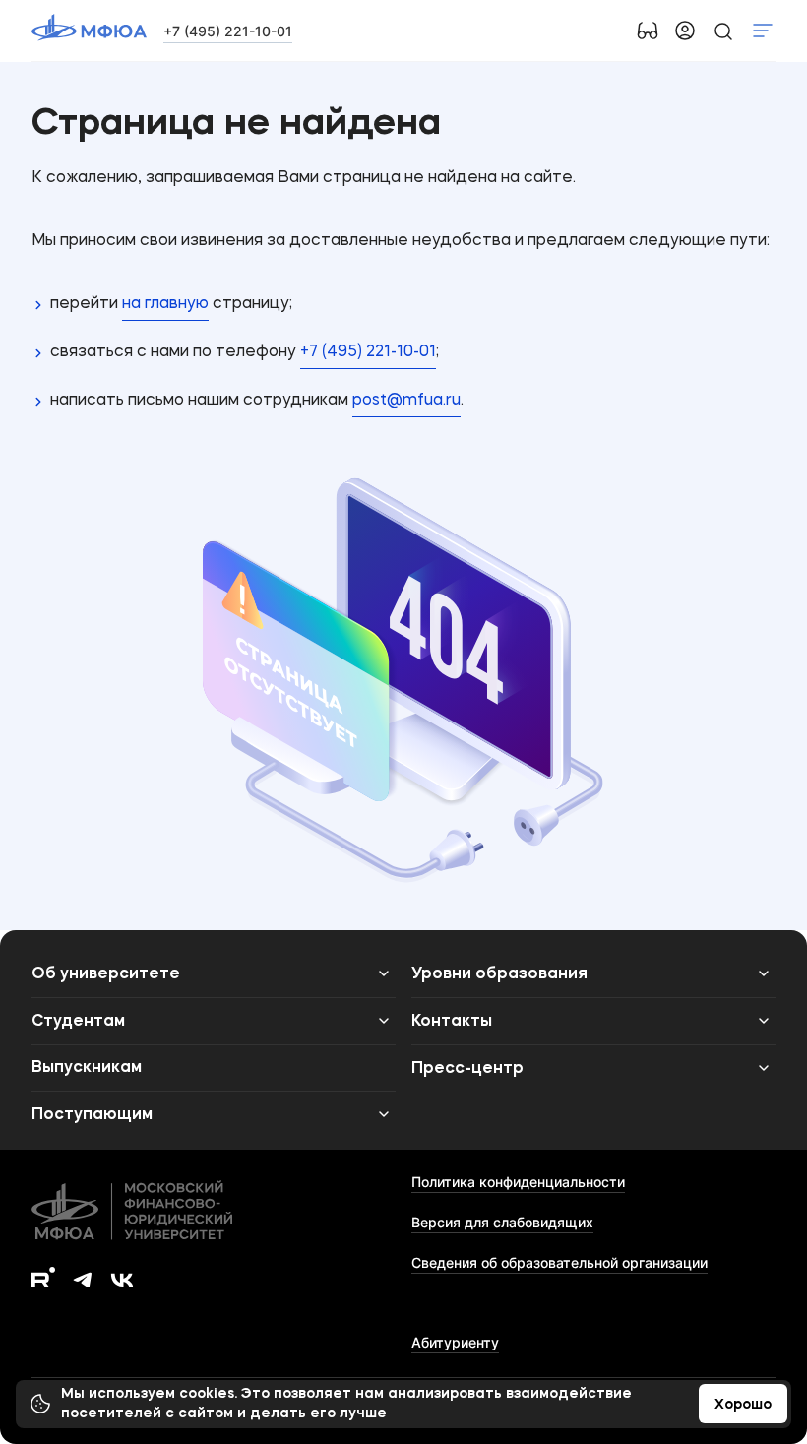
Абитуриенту (455, 1342)
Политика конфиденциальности (518, 1181)
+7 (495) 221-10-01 (227, 31)
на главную (165, 304)
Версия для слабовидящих (502, 1222)
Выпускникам (86, 1068)
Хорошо (743, 1405)
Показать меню (762, 30)
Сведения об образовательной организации (559, 1262)
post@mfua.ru (406, 400)
